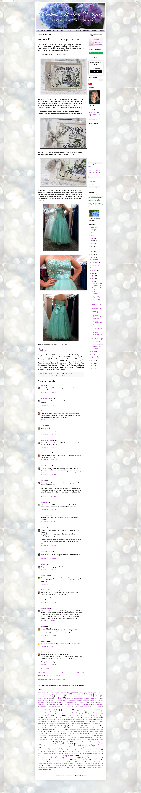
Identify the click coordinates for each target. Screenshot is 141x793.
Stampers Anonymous (54, 756)
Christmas (59, 702)
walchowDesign (46, 551)
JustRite (85, 726)
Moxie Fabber (63, 735)
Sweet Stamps (54, 760)
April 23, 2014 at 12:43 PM (49, 509)
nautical (58, 737)
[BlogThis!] (67, 373)
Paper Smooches (92, 739)
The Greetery (80, 762)
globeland (51, 719)
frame (89, 715)
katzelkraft (59, 727)
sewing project (84, 749)
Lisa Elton (44, 575)
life (65, 729)
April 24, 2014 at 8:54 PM (48, 646)
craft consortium (98, 704)
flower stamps (73, 715)
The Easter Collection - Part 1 (97, 334)
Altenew (88, 694)
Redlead (79, 748)
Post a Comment (44, 668)
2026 (92, 227)
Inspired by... (76, 726)
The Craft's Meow (67, 762)
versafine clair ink (92, 765)
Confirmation (77, 704)
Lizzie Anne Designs (88, 729)
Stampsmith (100, 756)
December (95, 259)
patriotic (76, 742)
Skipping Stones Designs (94, 751)
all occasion (64, 694)
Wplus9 (46, 769)
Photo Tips (94, 30)
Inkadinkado (96, 723)
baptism (39, 698)
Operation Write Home (97, 737)
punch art (99, 746)
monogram (43, 735)
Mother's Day (52, 735)
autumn (79, 696)
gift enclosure (51, 717)
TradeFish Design (89, 763)
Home (38, 30)
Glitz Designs (42, 719)
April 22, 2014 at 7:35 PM (48, 419)
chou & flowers (42, 702)
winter (80, 767)
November (95, 262)
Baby (98, 696)
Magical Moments (58, 731)
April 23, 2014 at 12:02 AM (49, 460)
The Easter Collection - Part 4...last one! (97, 317)
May (93, 278)
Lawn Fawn (48, 729)
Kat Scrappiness (49, 727)
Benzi (43, 480)
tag (73, 760)
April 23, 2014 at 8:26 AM (48, 496)
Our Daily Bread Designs (68, 739)
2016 (92, 252)
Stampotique (91, 756)
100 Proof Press (42, 692)
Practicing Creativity (43, 746)
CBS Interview (71, 700)
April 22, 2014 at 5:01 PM (48, 405)
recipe (64, 748)
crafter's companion (72, 706)
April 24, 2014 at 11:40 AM (49, 635)
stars (40, 758)
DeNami (56, 710)
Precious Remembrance (57, 746)
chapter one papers (89, 700)
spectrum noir (47, 753)
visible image (51, 767)
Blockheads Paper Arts (55, 375)
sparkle (39, 753)
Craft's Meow (60, 706)
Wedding (70, 767)
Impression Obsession (76, 723)
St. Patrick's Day (84, 753)
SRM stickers (74, 753)
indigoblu (88, 723)
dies (76, 710)
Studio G (75, 758)
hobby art (94, 721)
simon (39, 751)
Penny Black (89, 742)
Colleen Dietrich (67, 704)
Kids (66, 728)
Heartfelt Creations (68, 721)
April (93, 281)
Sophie (43, 652)
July (93, 273)
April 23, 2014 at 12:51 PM (48, 522)
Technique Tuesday (82, 760)
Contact (43, 30)
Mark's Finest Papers (80, 731)
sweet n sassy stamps (95, 758)
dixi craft (81, 710)
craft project (43, 706)
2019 (92, 243)
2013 (92, 360)
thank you (95, 760)
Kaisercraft (40, 727)
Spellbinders (57, 753)
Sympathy (64, 760)
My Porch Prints (50, 737)
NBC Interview (66, 737)
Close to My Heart (43, 704)
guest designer (89, 719)
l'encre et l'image (75, 727)
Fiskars (49, 716)
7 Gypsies (51, 692)
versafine (80, 765)
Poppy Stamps (81, 744)
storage (60, 758)
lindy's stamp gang (74, 729)
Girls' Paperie (97, 717)
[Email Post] (63, 373)
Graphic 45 (79, 719)
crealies (40, 708)
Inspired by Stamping (68, 375)
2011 (92, 366)
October (94, 265)
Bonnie (43, 411)
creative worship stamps (94, 708)
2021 (92, 238)
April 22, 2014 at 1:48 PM (48, 392)
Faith (82, 714)
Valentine (48, 765)
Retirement (86, 748)
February (95, 354)
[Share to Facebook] (70, 373)
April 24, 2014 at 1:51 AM (48, 602)
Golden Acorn (59, 719)
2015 (92, 254)
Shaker (92, 749)
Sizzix (59, 751)
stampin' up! (83, 756)
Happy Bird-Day (96, 308)
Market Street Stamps (96, 731)
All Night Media (53, 694)
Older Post (80, 672)
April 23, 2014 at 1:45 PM (48, 546)
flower (66, 715)
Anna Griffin (48, 696)
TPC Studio (79, 763)
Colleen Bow (55, 704)
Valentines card (71, 765)
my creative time (87, 735)
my (80, 735)
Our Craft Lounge (53, 739)
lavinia (39, 729)
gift (44, 717)
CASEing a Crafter (60, 700)
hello (77, 721)
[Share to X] (69, 373)
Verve (101, 765)
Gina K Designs (61, 717)
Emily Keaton (45, 466)
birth (50, 698)
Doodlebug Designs (89, 710)
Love (47, 731)
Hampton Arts (45, 721)
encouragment (41, 714)
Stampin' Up (67, 756)
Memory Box (67, 733)
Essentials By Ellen (73, 714)
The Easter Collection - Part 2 (97, 328)
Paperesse (44, 502)
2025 (92, 230)
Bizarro (69, 698)
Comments (93, 187)
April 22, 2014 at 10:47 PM (49, 447)
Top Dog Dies (57, 763)
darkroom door (47, 710)
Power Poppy (97, 744)
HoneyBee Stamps (54, 723)
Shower (98, 750)
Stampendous (42, 756)
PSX (83, 746)
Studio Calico (67, 758)
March (94, 351)
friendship (96, 715)
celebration (79, 700)
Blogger (84, 775)
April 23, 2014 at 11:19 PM (48, 584)
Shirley (43, 385)
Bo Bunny (45, 700)
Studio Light (83, 758)
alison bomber (42, 694)
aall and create (97, 692)
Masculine (44, 733)
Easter (52, 712)
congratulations (86, 704)
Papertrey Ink (61, 742)
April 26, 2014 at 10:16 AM (49, 664)
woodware (89, 767)
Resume (49, 30)
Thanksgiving (41, 762)
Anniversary (59, 696)
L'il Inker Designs (86, 728)
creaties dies (48, 708)
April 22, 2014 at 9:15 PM (48, 434)
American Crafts (98, 694)
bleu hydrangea (86, 30)
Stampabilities (97, 753)
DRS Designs (99, 710)
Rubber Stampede (43, 749)
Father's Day (90, 714)
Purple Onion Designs (55, 748)
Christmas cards (83, 702)
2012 (92, 363)
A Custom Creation (60, 692)
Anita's (41, 696)
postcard (89, 744)
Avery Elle (90, 696)
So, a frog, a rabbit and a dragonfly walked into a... (97, 340)
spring (66, 753)
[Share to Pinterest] (71, 373)
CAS (52, 700)
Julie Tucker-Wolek (47, 440)
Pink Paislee (45, 744)
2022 (92, 235)
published (90, 746)
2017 (92, 249)
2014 (92, 257)
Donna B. (44, 641)
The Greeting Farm (92, 761)
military (77, 733)
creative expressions (58, 708)
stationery (46, 758)
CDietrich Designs (93, 119)
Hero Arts (83, 721)
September (95, 268)
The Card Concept (54, 761)
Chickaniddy (99, 700)
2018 (92, 246)
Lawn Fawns (59, 729)
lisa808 (43, 425)
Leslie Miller (45, 608)
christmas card (72, 702)
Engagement (50, 714)
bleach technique (78, 698)
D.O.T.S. (39, 710)
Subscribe (96, 72)
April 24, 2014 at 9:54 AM (48, 620)
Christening (51, 702)
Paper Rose (81, 739)
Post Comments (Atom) (53, 675)
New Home (85, 737)
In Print (62, 30)
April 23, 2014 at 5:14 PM (48, 569)
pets (96, 742)
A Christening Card (97, 344)
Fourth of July (82, 715)
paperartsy (48, 742)
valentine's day (60, 765)
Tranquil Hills (95, 302)
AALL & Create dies (84, 692)
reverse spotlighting (96, 748)
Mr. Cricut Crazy (73, 735)
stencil (52, 758)
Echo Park (60, 712)
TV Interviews (77, 30)
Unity (39, 765)
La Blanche (98, 727)
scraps (64, 749)
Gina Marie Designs (73, 717)
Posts (92, 184)
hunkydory (64, 723)
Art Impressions (71, 696)
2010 (92, 368)
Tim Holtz (47, 763)
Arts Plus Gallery (93, 114)
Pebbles (82, 742)
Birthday (57, 698)
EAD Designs (43, 712)
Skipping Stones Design (79, 751)
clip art (93, 702)
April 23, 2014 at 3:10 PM (48, 558)
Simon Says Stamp (48, 751)
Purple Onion (44, 748)
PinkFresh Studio (55, 744)
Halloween (100, 719)
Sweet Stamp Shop (43, 760)
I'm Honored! (69, 30)
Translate (94, 167)
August (94, 270)
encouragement (93, 712)
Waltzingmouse (61, 767)
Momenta (100, 733)
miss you (84, 733)
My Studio (55, 30)
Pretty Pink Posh (72, 746)
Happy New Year (57, 721)
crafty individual (84, 706)
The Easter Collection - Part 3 (97, 323)
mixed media (93, 733)
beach (45, 698)
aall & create (72, 692)
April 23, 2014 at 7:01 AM (48, 474)
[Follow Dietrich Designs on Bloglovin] (94, 177)
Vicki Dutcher (45, 453)
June (93, 276)
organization (42, 739)
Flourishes (57, 716)
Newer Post (41, 672)
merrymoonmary (69, 775)
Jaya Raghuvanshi (47, 398)
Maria (43, 626)
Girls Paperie (86, 717)
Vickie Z (43, 564)
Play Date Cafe (68, 744)
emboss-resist (80, 712)
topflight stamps (68, 763)
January (94, 357)
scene (51, 749)
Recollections (71, 748)
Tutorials (101, 30)
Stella (43, 528)
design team (66, 710)
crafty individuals (96, 706)
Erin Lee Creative (61, 714)
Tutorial (98, 763)
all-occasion (46, 375)
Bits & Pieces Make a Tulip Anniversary (96, 298)
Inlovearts (40, 725)
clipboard (99, 702)
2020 (92, 241)
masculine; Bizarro (56, 733)
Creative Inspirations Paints (75, 708)
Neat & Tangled (76, 737)
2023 (92, 232)
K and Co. (95, 726)
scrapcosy (58, 749)
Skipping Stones (68, 751)
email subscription (70, 712)
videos (43, 767)
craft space (51, 706)
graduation (69, 719)
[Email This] (66, 373)
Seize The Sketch (73, 750)
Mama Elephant (68, 731)
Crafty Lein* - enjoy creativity (50, 590)
